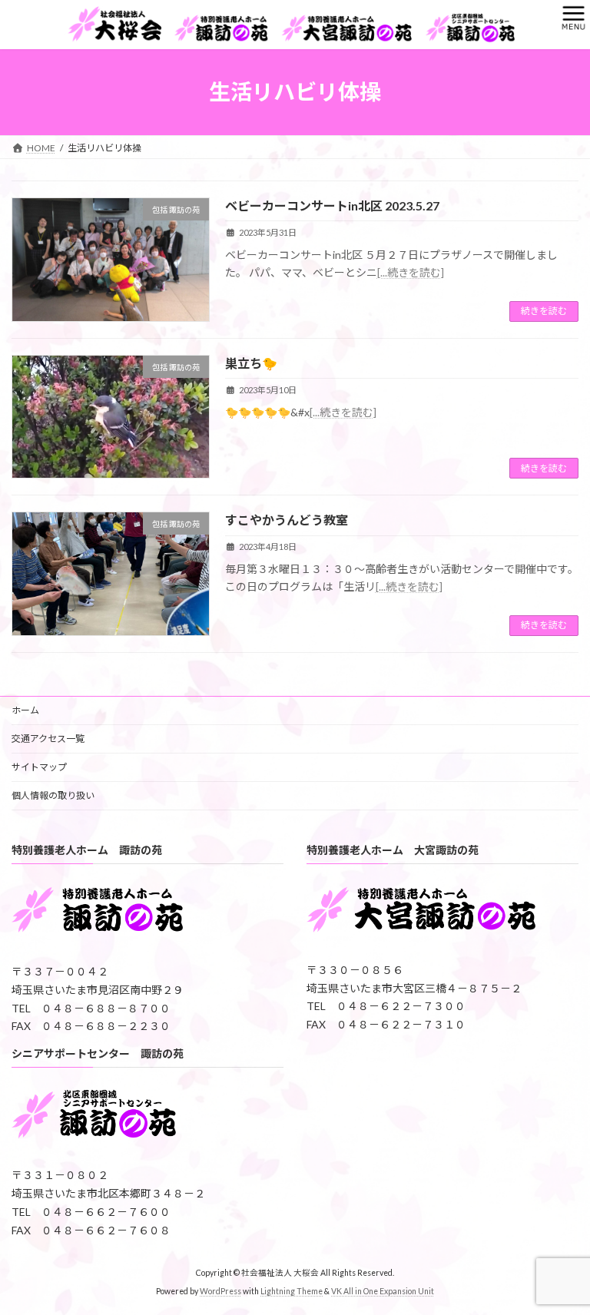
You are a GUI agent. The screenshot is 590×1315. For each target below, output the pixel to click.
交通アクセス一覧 (48, 738)
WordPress (220, 1291)
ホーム (25, 710)
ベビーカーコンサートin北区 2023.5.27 (332, 205)
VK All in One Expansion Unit (382, 1291)
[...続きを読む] (410, 272)
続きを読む (544, 310)
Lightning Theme (291, 1291)
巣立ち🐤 (251, 363)
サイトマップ (39, 767)
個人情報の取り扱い (53, 795)
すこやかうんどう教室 (286, 519)
